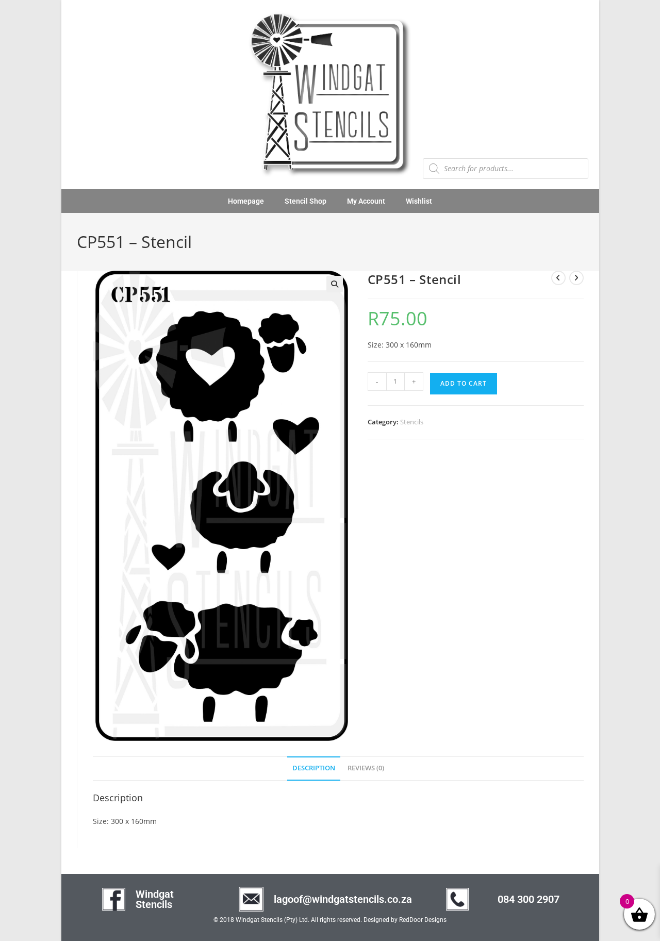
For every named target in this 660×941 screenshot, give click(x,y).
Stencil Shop (305, 201)
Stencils (411, 421)
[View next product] (576, 278)
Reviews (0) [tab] (366, 768)
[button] (334, 284)
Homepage (246, 201)
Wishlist (419, 201)
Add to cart (463, 383)
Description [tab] (313, 768)
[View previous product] (558, 278)
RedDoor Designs (423, 919)
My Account (366, 201)
